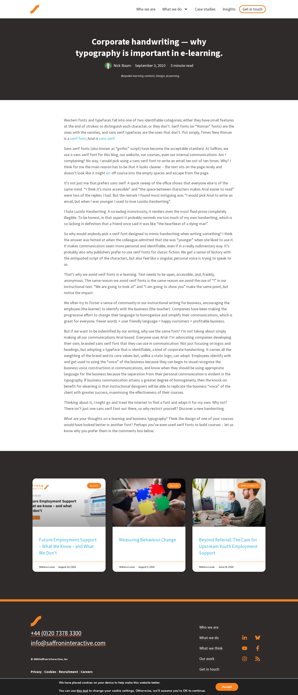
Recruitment (69, 672)
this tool (82, 691)
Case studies (205, 9)
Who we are (145, 9)
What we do (172, 9)
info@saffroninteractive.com (68, 643)
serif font (78, 138)
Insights (229, 9)
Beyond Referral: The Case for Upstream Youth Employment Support (228, 546)
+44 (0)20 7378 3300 (56, 633)
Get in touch (252, 9)
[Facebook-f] (257, 648)
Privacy (36, 672)
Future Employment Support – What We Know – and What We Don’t (68, 546)
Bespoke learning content (137, 76)
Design (160, 76)
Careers (87, 672)
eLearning (172, 76)
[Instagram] (244, 658)
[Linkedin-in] (244, 638)
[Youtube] (244, 648)
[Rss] (257, 658)
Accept (227, 687)
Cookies (50, 672)
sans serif (107, 138)
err (108, 172)
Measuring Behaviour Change (147, 540)
